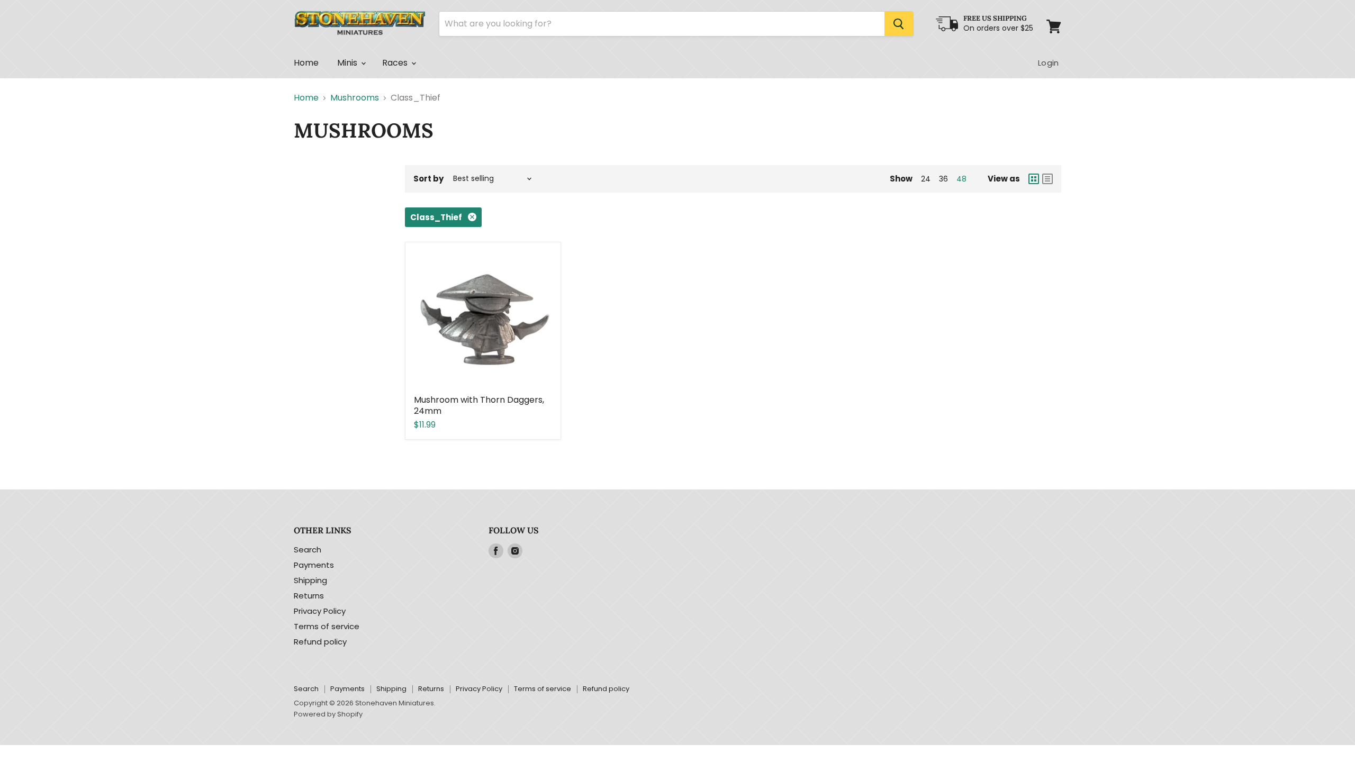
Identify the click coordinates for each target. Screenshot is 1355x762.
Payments (314, 564)
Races (396, 63)
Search (307, 549)
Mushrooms (354, 98)
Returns (309, 595)
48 (961, 179)
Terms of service (326, 626)
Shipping (310, 580)
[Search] (898, 24)
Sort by (428, 178)
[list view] (1047, 179)
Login (1048, 62)
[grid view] (1033, 179)
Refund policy (320, 641)
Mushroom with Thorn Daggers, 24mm (479, 405)
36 (943, 179)
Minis (348, 63)
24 (926, 179)
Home (306, 63)
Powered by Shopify (328, 714)
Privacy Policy (320, 610)
